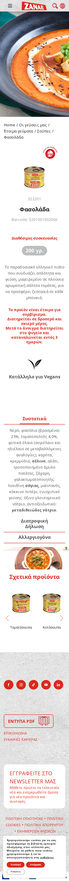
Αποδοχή (16, 864)
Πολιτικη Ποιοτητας (24, 818)
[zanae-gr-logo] (34, 4)
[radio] (34, 250)
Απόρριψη (35, 864)
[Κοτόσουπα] (51, 602)
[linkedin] (58, 685)
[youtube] (46, 685)
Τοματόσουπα (21, 627)
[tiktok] (33, 685)
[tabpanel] (34, 470)
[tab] (34, 419)
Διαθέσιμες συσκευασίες (34, 238)
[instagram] (21, 685)
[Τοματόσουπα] (21, 602)
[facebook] (8, 685)
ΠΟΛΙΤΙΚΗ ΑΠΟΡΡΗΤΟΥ (44, 825)
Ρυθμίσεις (16, 871)
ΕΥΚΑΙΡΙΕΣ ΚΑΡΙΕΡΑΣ (21, 739)
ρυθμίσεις (47, 857)
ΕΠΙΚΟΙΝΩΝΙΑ (15, 733)
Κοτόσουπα (52, 627)
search (55, 6)
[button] (7, 618)
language (62, 6)
